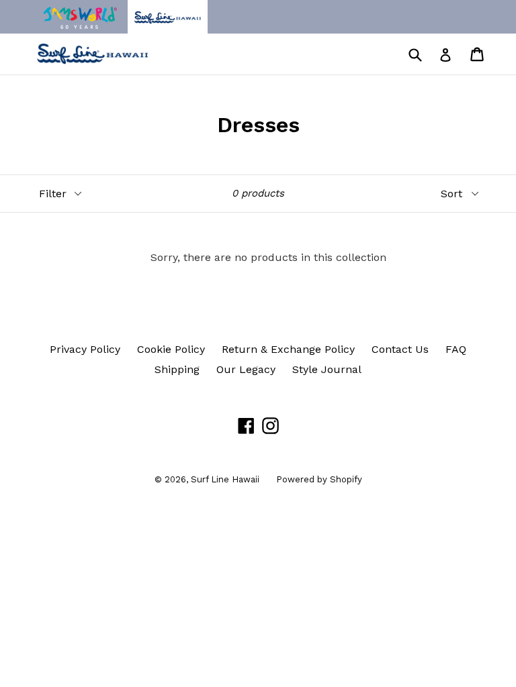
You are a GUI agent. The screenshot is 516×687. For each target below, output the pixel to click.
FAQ (455, 349)
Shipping (177, 369)
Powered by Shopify (319, 479)
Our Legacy (245, 369)
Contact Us (400, 349)
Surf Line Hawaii (225, 479)
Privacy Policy (85, 349)
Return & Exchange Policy (288, 349)
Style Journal (326, 369)
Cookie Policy (171, 349)
